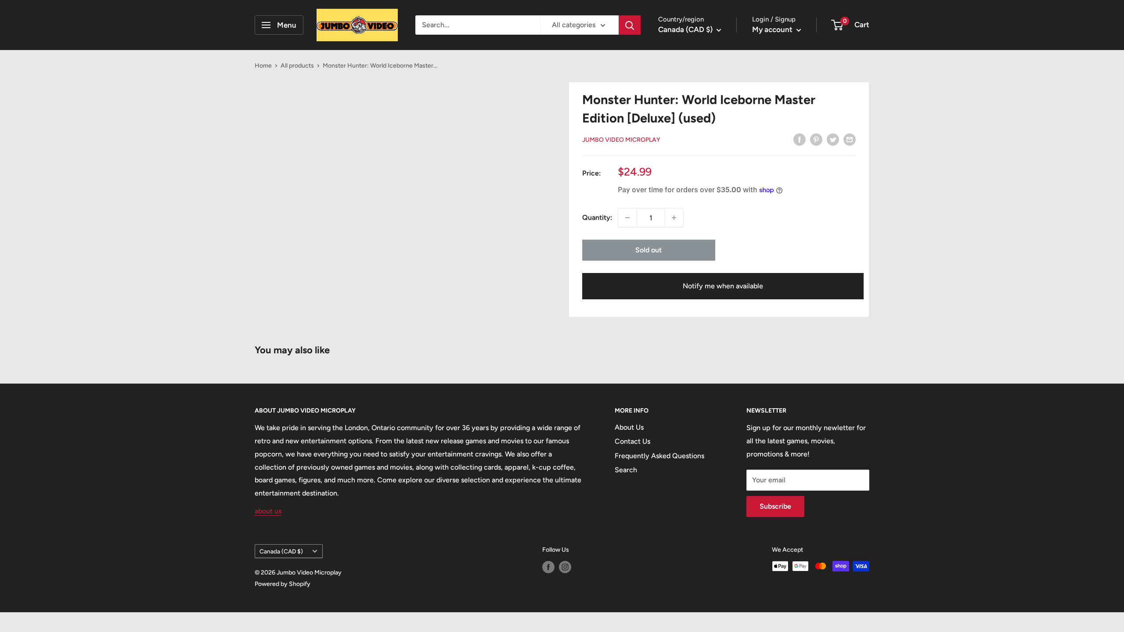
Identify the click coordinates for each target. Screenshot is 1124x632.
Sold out (648, 250)
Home (263, 65)
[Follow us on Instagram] (565, 567)
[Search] (630, 25)
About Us (629, 427)
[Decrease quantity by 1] (627, 217)
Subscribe (775, 506)
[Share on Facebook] (799, 139)
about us (268, 511)
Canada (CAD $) (281, 551)
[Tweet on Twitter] (833, 139)
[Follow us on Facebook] (548, 567)
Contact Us (632, 441)
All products (297, 65)
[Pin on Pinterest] (816, 139)
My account (773, 29)
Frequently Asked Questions (659, 456)
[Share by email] (849, 139)
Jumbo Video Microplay (621, 140)
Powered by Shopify (282, 584)
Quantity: (597, 217)
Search (626, 470)
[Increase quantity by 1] (674, 217)
